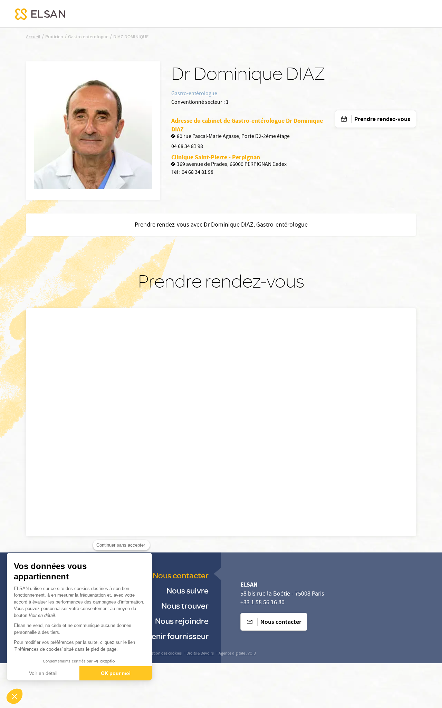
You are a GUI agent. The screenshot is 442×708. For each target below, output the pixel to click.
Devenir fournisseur (173, 635)
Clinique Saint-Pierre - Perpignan (215, 157)
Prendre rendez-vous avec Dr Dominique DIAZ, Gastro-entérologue (221, 225)
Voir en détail (43, 673)
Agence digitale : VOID (237, 653)
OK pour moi (116, 673)
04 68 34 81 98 (187, 147)
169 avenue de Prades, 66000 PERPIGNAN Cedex (232, 165)
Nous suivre (187, 590)
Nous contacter (181, 575)
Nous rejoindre (182, 620)
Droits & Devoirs (200, 653)
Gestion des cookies (164, 653)
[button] (14, 696)
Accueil (33, 37)
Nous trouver (185, 605)
